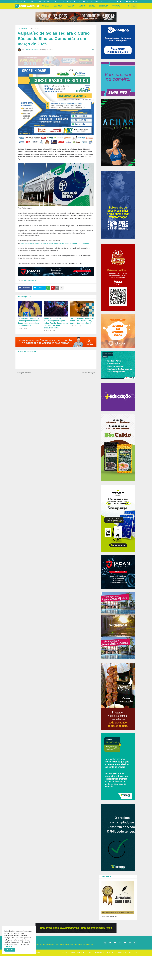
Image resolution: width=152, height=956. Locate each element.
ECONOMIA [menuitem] (103, 6)
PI (48, 1)
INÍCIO (64, 953)
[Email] (57, 288)
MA (96, 1)
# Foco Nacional (34, 28)
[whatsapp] (130, 1)
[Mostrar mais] (62, 288)
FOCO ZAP (133, 953)
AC (105, 1)
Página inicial (22, 28)
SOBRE (72, 953)
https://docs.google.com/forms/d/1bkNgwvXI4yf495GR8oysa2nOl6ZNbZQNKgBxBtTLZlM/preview (55, 243)
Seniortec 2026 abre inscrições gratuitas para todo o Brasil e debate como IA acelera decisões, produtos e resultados (56, 323)
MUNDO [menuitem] (82, 6)
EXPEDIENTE (99, 953)
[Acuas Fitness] (76, 928)
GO (20, 1)
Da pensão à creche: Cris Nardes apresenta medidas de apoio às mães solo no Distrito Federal (29, 322)
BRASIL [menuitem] (92, 6)
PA (88, 1)
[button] (128, 6)
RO (92, 1)
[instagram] (123, 1)
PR (67, 1)
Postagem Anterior (24, 373)
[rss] (136, 1)
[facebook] (105, 942)
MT (80, 1)
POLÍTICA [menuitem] (70, 6)
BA (40, 1)
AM (84, 1)
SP (24, 1)
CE (44, 1)
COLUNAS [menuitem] (116, 6)
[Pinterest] (53, 288)
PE (52, 1)
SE (109, 1)
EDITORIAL (111, 953)
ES (36, 1)
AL (56, 1)
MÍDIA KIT (122, 953)
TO (101, 1)
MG (32, 1)
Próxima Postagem (88, 373)
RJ (28, 1)
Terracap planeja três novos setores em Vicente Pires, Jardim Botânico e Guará (82, 321)
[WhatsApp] (48, 288)
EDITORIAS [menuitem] (58, 6)
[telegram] (133, 1)
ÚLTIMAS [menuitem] (46, 6)
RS (71, 1)
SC (63, 1)
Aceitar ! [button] (10, 950)
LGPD (90, 953)
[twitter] (120, 1)
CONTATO (81, 953)
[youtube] (127, 1)
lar (36, 280)
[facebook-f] (117, 1)
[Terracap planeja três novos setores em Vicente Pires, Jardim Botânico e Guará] (82, 309)
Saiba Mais (8, 946)
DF (16, 1)
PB (59, 1)
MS (75, 1)
